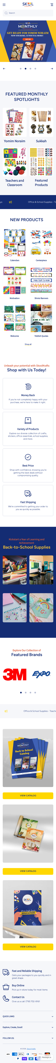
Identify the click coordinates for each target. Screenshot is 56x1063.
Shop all (28, 344)
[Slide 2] (26, 692)
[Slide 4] (35, 692)
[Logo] (28, 5)
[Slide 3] (30, 692)
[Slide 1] (21, 692)
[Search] (5, 13)
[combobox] (28, 13)
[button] (52, 4)
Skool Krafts (31, 1049)
